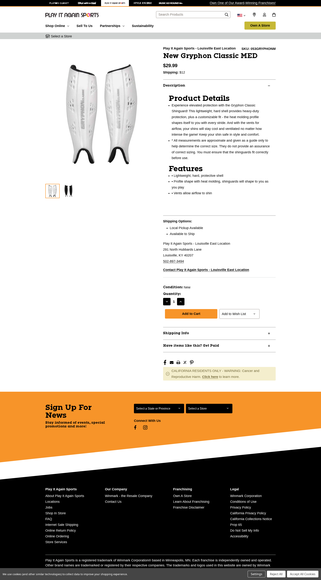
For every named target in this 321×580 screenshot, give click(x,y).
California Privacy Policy (248, 513)
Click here (210, 377)
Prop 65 (236, 525)
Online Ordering (57, 536)
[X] (185, 362)
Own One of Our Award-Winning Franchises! (243, 3)
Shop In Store (55, 513)
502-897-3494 (173, 261)
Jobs (48, 507)
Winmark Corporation (246, 496)
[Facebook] (165, 362)
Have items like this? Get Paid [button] (191, 345)
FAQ (48, 519)
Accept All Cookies (302, 574)
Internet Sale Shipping (61, 525)
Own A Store (260, 25)
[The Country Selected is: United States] (241, 15)
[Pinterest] (192, 362)
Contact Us (113, 502)
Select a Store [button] (61, 36)
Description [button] (174, 85)
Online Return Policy (60, 530)
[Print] (178, 362)
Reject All (276, 574)
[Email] (172, 362)
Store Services (56, 542)
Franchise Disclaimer (188, 507)
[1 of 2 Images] (52, 191)
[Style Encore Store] (143, 3)
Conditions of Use (243, 502)
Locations (52, 502)
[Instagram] (145, 427)
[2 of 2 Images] (68, 191)
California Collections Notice (251, 519)
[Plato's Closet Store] (59, 3)
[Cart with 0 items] (274, 15)
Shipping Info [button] (176, 333)
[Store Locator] (254, 14)
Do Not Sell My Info (244, 530)
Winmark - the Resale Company (128, 496)
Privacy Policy (240, 507)
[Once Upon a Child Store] (87, 3)
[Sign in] (264, 15)
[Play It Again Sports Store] (115, 3)
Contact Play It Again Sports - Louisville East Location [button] (206, 270)
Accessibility (239, 536)
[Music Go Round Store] (171, 3)
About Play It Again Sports (64, 496)
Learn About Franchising (191, 502)
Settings (256, 574)
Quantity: (172, 294)
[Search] (227, 15)
